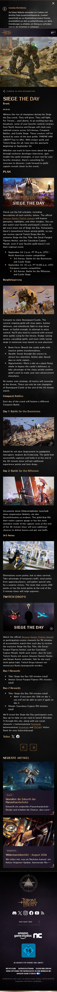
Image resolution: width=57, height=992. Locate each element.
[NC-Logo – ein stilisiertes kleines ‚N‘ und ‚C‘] (38, 936)
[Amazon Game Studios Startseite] (23, 935)
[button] (28, 192)
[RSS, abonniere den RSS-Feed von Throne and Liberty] (42, 913)
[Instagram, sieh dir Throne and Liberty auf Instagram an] (25, 913)
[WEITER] (33, 747)
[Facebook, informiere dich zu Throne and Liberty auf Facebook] (31, 913)
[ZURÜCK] (23, 747)
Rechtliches (11, 969)
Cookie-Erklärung (43, 969)
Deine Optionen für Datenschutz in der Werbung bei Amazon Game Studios (28, 972)
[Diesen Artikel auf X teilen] (13, 737)
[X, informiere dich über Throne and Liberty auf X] (20, 913)
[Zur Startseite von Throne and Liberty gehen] (6, 32)
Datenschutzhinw (26, 969)
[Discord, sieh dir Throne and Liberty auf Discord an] (14, 913)
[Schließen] (53, 3)
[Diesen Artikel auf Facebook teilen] (17, 737)
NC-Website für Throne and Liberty (28, 963)
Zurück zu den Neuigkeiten (21, 91)
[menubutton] (53, 32)
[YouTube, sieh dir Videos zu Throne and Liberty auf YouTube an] (37, 913)
